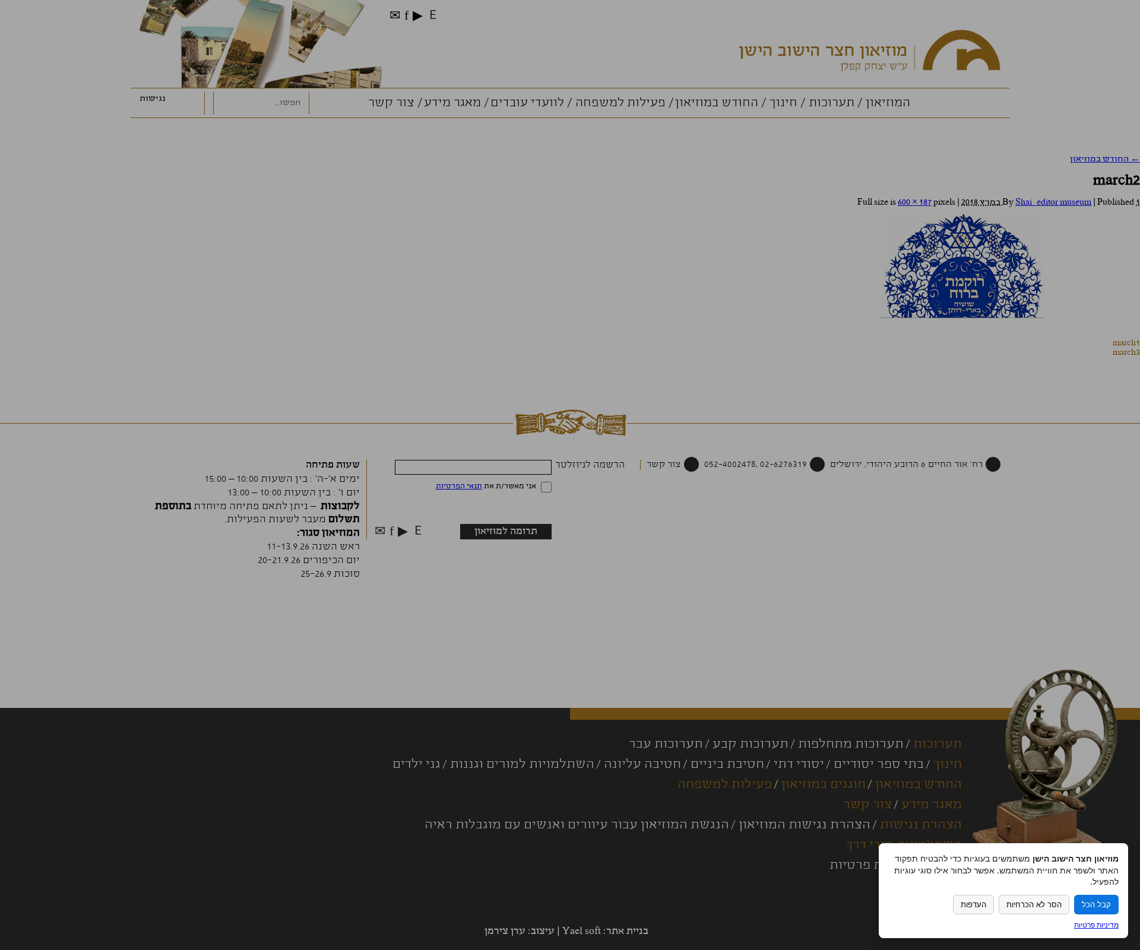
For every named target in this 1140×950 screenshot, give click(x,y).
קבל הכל (1096, 904)
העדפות (973, 904)
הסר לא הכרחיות (1034, 904)
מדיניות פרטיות (1096, 925)
